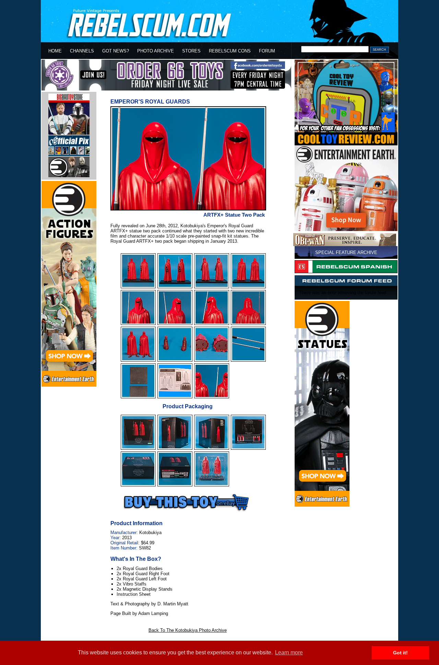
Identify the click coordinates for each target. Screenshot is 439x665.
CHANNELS (82, 50)
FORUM (267, 50)
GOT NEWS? (115, 50)
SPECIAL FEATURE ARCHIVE (346, 252)
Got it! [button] (400, 652)
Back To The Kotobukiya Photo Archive (188, 630)
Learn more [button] (289, 652)
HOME (55, 50)
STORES (191, 50)
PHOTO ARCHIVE (155, 50)
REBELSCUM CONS (230, 50)
